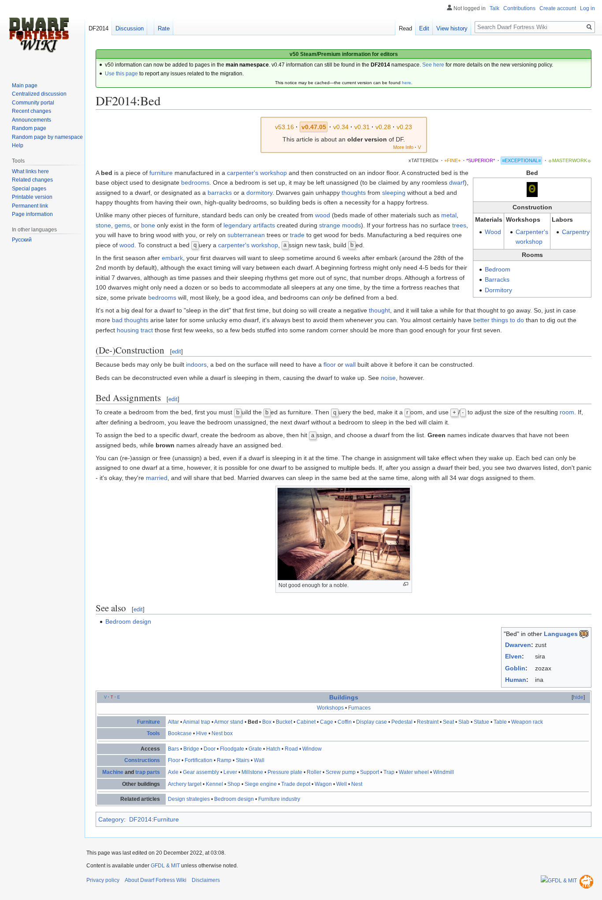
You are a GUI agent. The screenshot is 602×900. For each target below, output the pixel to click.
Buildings (343, 697)
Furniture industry (279, 799)
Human (515, 679)
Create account (557, 8)
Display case (371, 722)
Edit (424, 28)
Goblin (515, 668)
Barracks (497, 279)
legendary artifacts (249, 225)
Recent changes (31, 111)
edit (176, 351)
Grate (255, 749)
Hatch (273, 749)
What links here (30, 171)
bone (148, 225)
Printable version (32, 197)
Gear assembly (201, 772)
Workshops (330, 708)
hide (578, 697)
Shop (233, 784)
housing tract (135, 330)
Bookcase (180, 733)
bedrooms (195, 182)
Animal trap (196, 722)
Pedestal (401, 722)
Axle (173, 772)
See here (433, 64)
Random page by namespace (47, 137)
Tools (153, 733)
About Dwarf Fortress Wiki (155, 880)
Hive (201, 733)
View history (452, 28)
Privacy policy (102, 880)
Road (291, 749)
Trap (388, 772)
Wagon (323, 784)
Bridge (191, 749)
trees (459, 225)
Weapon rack (527, 722)
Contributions (519, 8)
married (156, 477)
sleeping (393, 192)
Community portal (33, 103)
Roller (314, 772)
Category (111, 819)
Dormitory (498, 290)
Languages (561, 633)
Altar (173, 722)
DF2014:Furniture (154, 819)
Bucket (284, 722)
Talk (494, 8)
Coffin (345, 722)
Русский (22, 240)
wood (322, 215)
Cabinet (306, 722)
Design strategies (189, 799)
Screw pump (341, 772)
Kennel (214, 784)
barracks (220, 192)
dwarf (457, 182)
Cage (326, 722)
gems (122, 225)
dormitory (259, 192)
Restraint (427, 722)
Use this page (121, 73)
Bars (173, 749)
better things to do (498, 320)
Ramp (224, 760)
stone (103, 225)
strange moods (340, 225)
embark (172, 257)
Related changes (32, 180)
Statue (481, 722)
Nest (356, 784)
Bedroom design (128, 621)
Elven (513, 656)
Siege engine (261, 784)
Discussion (129, 28)
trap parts (147, 772)
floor (329, 364)
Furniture (148, 722)
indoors (196, 364)
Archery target (184, 784)
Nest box (222, 733)
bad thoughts (130, 320)
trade (297, 234)
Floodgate (232, 749)
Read (405, 28)
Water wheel (414, 772)
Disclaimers (206, 880)
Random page (29, 128)
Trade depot (295, 784)
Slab (463, 722)
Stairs (242, 760)
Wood (493, 231)
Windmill (443, 772)
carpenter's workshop (257, 172)
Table (500, 722)
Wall (259, 760)
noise (388, 377)
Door (210, 749)
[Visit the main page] (39, 35)
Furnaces (359, 708)
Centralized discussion (39, 94)
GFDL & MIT (165, 866)
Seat (448, 722)
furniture (161, 172)
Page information (32, 214)
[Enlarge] (405, 584)
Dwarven (518, 644)
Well (341, 784)
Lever (230, 772)
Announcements (31, 120)
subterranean (246, 234)
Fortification (198, 760)
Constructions (142, 760)
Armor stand (228, 722)
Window (312, 749)
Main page (24, 85)
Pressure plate (285, 772)
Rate (164, 28)
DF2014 (98, 28)
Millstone (252, 772)
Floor (174, 760)
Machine (112, 772)
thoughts (354, 192)
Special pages (29, 189)
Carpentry (576, 231)
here (406, 82)
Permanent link (30, 206)
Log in (587, 8)
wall (350, 364)
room (567, 412)
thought (379, 310)
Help (17, 145)
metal (449, 215)
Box (266, 722)
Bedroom (497, 269)
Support (369, 772)
